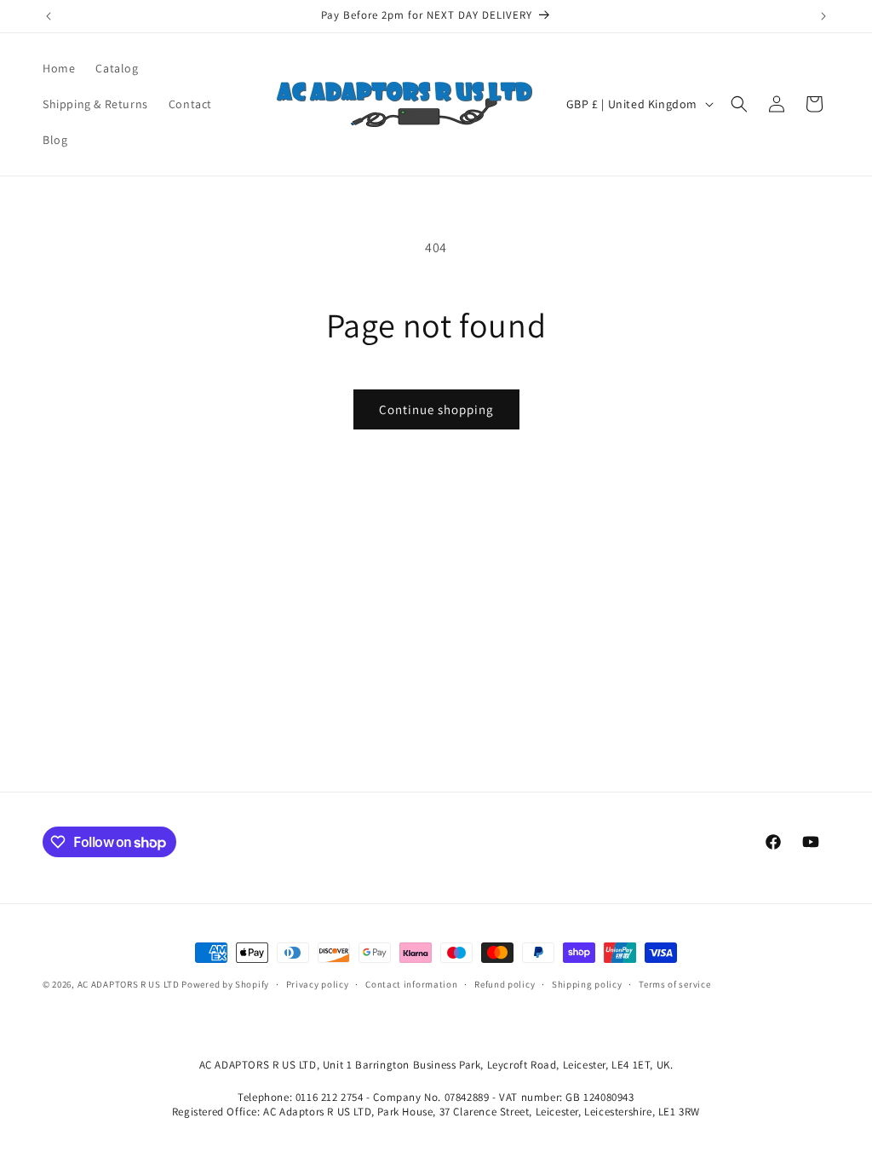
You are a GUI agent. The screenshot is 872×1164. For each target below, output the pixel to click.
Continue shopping (436, 409)
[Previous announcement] (48, 16)
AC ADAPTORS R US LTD (128, 984)
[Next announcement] (823, 16)
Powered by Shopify (225, 984)
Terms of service (674, 984)
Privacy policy (317, 984)
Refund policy (504, 984)
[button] (739, 104)
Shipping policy (587, 984)
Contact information (411, 984)
